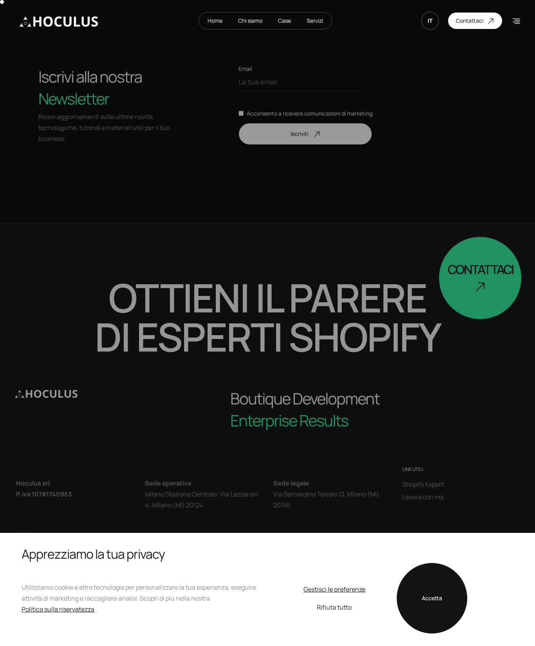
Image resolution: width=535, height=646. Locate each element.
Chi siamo (250, 20)
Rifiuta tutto (334, 607)
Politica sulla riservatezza (58, 609)
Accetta (432, 598)
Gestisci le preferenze (334, 589)
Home (215, 20)
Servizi (315, 20)
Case (284, 20)
